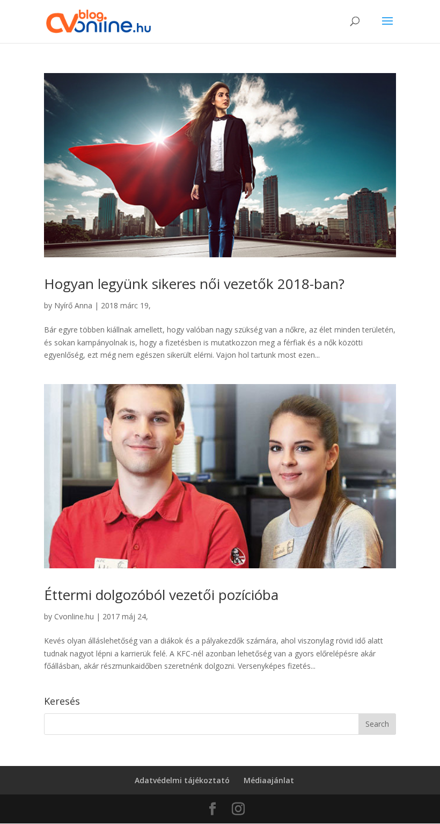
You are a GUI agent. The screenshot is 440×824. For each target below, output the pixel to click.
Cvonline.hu (74, 616)
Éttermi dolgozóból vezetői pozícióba (161, 594)
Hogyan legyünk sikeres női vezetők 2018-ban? (194, 283)
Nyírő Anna (73, 305)
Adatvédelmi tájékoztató (182, 780)
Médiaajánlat (269, 780)
